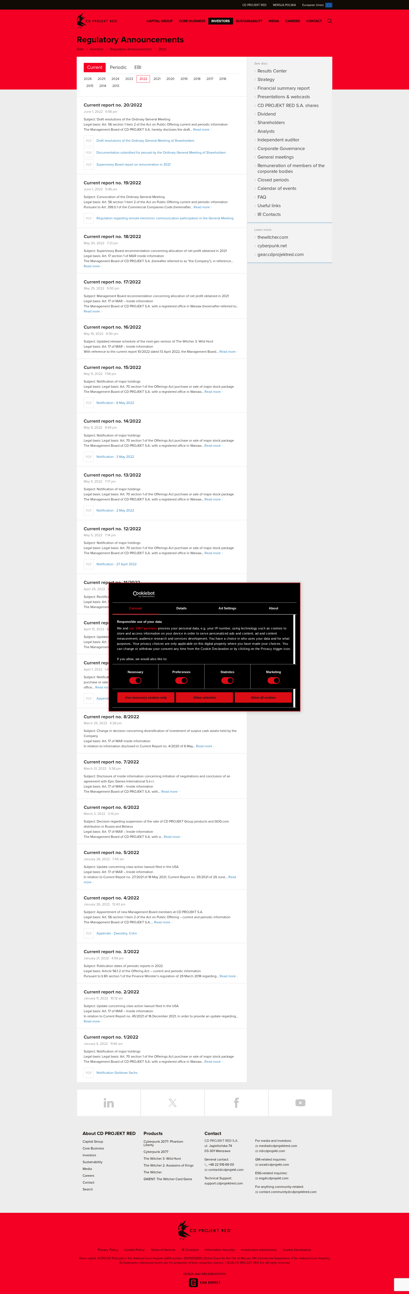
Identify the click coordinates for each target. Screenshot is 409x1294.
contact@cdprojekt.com (225, 1169)
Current (94, 67)
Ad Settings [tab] (227, 608)
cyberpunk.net (272, 246)
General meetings (276, 157)
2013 (115, 86)
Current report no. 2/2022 (111, 992)
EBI (137, 67)
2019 (183, 79)
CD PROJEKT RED (97, 20)
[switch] (181, 680)
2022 (143, 79)
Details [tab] (181, 608)
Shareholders (271, 122)
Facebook (236, 1103)
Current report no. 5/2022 (111, 852)
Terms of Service (163, 1250)
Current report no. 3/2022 (111, 952)
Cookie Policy (134, 1250)
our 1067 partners (143, 628)
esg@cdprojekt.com (273, 1178)
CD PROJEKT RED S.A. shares (288, 105)
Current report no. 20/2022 (113, 105)
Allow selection (204, 697)
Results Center (272, 71)
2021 (156, 79)
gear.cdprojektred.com (281, 254)
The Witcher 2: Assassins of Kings (168, 1165)
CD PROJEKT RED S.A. (221, 1140)
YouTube (300, 1103)
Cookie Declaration (297, 1250)
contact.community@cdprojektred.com (287, 1192)
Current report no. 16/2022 (112, 327)
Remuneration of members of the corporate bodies (291, 168)
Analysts (266, 131)
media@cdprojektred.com (277, 1146)
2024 (115, 79)
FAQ (262, 197)
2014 (102, 86)
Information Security (220, 1250)
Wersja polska (284, 5)
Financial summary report (284, 88)
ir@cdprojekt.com (271, 1151)
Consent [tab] (135, 608)
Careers (292, 21)
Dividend (267, 114)
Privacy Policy (108, 1250)
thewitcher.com (273, 237)
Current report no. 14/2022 (112, 421)
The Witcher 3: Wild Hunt (162, 1158)
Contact (314, 21)
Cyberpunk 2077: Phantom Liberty (163, 1143)
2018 (196, 79)
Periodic (118, 67)
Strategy (266, 79)
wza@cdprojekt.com (273, 1164)
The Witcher (153, 1172)
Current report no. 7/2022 (111, 762)
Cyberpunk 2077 (156, 1152)
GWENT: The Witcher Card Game (168, 1179)
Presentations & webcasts (284, 97)
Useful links (269, 206)
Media (274, 21)
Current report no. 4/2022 (111, 898)
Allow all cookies (263, 697)
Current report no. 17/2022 (112, 282)
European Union (313, 5)
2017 (209, 79)
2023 (129, 79)
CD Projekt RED (254, 5)
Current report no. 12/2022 (112, 529)
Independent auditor (278, 140)
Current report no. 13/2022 (112, 475)
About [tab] (273, 608)
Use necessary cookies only (146, 697)
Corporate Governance (281, 148)
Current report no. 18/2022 (112, 236)
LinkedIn (108, 1103)
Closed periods (273, 180)
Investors (220, 21)
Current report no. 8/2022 (111, 717)
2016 (222, 79)
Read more (201, 129)
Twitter (172, 1103)
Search (329, 21)
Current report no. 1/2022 (111, 1037)
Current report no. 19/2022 (112, 183)
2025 (101, 79)
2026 (88, 79)
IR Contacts (269, 214)
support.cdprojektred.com (223, 1183)
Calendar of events (277, 188)
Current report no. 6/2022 (111, 807)
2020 (170, 79)
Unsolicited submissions (259, 1250)
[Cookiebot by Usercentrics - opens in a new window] (136, 594)
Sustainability (249, 21)
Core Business (192, 21)
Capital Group (160, 21)
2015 (89, 86)
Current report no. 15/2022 (112, 367)
